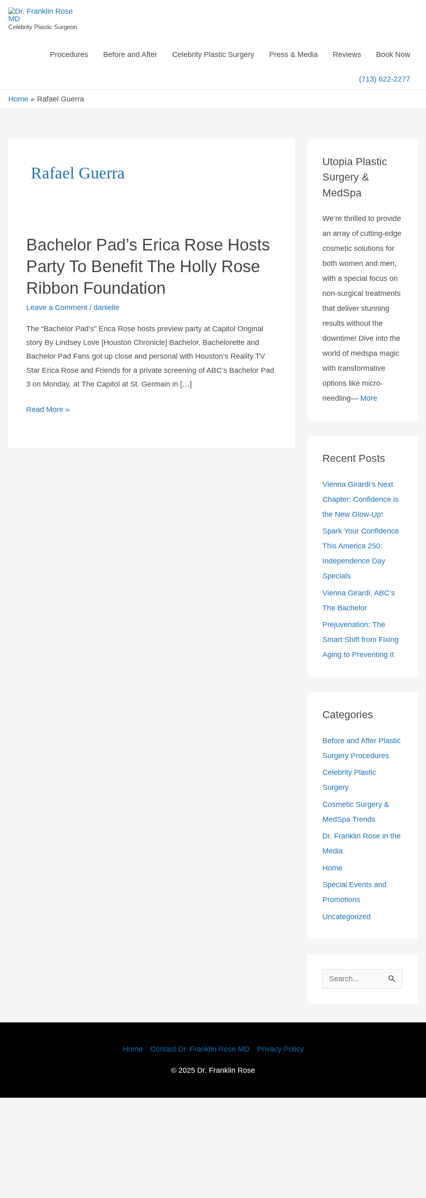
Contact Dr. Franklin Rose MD (199, 1149)
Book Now (319, 84)
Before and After (159, 54)
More (374, 453)
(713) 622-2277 (384, 84)
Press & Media (337, 54)
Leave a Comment (61, 339)
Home (334, 967)
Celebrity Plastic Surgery (250, 54)
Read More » (49, 453)
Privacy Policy (288, 1149)
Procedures (91, 54)
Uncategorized (349, 1016)
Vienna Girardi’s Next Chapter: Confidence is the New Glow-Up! (361, 554)
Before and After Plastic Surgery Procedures (353, 840)
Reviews (394, 54)
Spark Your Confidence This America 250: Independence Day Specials (358, 615)
